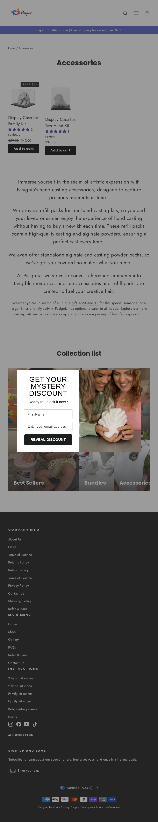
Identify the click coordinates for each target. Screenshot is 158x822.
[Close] (136, 375)
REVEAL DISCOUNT (48, 440)
